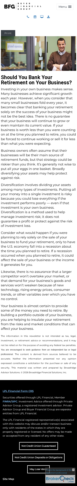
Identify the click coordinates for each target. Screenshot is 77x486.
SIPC (14, 401)
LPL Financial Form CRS (18, 391)
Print (8, 33)
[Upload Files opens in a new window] (48, 17)
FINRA (7, 401)
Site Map (8, 479)
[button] (65, 7)
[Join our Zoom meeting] (41, 17)
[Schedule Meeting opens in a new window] (35, 17)
